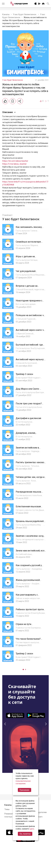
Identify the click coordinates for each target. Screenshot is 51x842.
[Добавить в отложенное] (13, 101)
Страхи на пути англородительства (26, 625)
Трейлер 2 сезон (24, 653)
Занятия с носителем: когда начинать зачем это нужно (30, 537)
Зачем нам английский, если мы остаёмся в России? (31, 552)
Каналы (5, 14)
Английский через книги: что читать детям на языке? (31, 331)
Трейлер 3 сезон (24, 374)
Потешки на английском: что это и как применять (31, 316)
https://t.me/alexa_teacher (14, 164)
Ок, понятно (25, 834)
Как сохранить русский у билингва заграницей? (29, 566)
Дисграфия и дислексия (28, 418)
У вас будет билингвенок (25, 14)
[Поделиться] (20, 101)
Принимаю (24, 790)
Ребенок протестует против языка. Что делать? (30, 611)
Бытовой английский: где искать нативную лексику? (30, 346)
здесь (31, 829)
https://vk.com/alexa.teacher (15, 161)
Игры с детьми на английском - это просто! (29, 258)
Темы (6, 809)
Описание (7, 112)
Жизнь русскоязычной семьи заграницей (28, 581)
